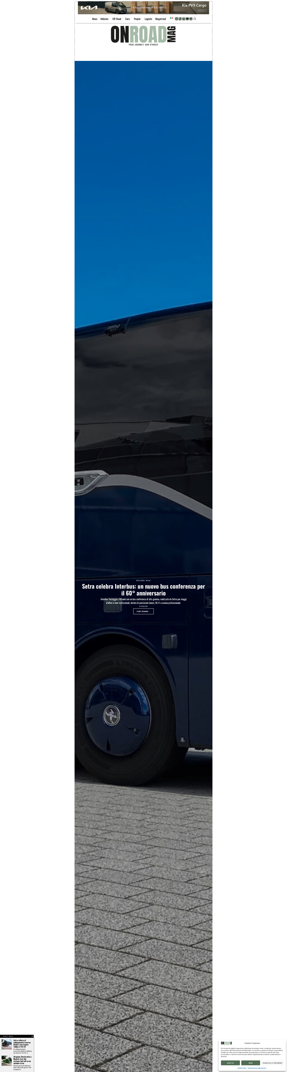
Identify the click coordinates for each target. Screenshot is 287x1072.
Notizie (148, 580)
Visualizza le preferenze (272, 1063)
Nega (251, 1063)
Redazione (144, 606)
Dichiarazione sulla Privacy (257, 1068)
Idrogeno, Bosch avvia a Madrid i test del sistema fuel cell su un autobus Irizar (22, 1060)
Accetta (230, 1063)
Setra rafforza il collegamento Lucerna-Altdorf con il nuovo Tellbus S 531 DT (22, 1043)
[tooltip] (176, 18)
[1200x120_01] (143, 7)
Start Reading (142, 611)
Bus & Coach (140, 580)
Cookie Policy (242, 1068)
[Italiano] (171, 17)
